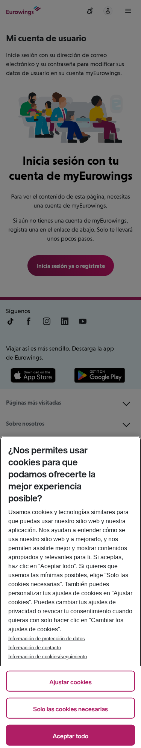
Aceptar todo (70, 735)
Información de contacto (34, 647)
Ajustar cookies (70, 681)
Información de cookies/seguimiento (47, 656)
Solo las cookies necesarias (70, 708)
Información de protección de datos (46, 638)
